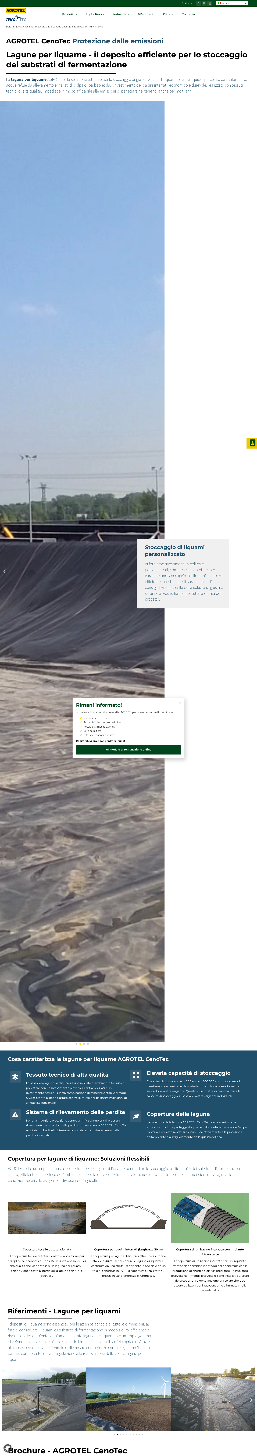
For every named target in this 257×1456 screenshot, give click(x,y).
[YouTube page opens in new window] (204, 3)
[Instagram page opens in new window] (209, 3)
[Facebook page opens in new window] (198, 3)
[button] (232, 3)
